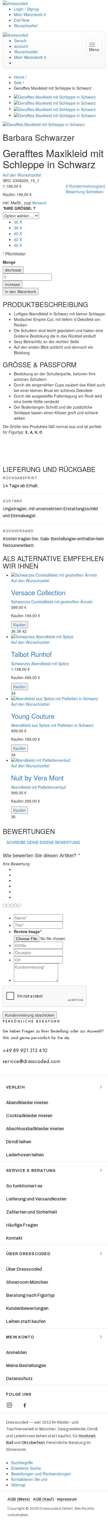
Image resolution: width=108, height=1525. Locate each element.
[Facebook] (24, 1405)
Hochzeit (87, 1436)
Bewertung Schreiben (85, 191)
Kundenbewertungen (27, 1308)
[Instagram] (9, 1405)
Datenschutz (19, 1378)
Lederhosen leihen (25, 1154)
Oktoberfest (33, 1443)
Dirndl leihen (18, 1141)
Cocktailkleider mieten (29, 1115)
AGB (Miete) (18, 1499)
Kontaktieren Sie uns (29, 1479)
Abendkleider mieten (27, 1102)
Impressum (67, 1499)
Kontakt (14, 1238)
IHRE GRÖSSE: (19, 208)
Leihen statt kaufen (26, 1321)
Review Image (27, 931)
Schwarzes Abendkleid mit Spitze (40, 663)
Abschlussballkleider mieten (35, 1128)
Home (19, 77)
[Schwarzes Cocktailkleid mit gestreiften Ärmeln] (59, 575)
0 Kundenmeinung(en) (85, 186)
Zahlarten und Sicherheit (31, 1212)
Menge (9, 262)
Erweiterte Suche (26, 1468)
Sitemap (18, 1485)
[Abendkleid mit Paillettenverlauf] (59, 760)
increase (12, 284)
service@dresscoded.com (31, 1061)
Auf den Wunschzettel (22, 175)
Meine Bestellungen (26, 1365)
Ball (9, 1443)
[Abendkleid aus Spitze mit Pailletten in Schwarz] (59, 698)
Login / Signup (26, 9)
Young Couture (33, 716)
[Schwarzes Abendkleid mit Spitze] (59, 636)
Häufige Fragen (22, 1225)
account (21, 46)
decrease (13, 270)
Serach (20, 40)
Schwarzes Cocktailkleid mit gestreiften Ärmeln (52, 601)
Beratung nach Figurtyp (30, 1295)
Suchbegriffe (22, 1462)
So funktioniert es (24, 1186)
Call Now (21, 20)
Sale (18, 82)
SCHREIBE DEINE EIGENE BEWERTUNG (43, 842)
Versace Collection (38, 592)
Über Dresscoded (24, 1269)
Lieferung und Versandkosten (36, 1199)
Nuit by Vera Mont (37, 777)
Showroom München (27, 1282)
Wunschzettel (25, 25)
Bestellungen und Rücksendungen (41, 1473)
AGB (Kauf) (43, 1499)
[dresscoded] (15, 3)
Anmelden (16, 1352)
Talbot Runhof (31, 654)
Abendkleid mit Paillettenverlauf (38, 787)
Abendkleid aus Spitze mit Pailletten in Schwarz (52, 725)
